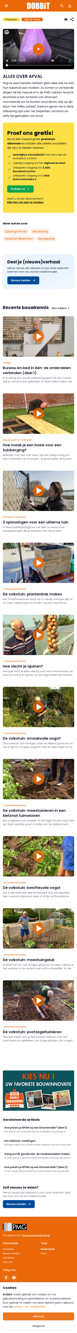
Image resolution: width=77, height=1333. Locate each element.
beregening (46, 239)
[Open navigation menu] (6, 5)
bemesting (40, 231)
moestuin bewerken (19, 239)
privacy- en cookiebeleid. (29, 1306)
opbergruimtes (16, 231)
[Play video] (38, 49)
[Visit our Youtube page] (14, 1277)
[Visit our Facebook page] (6, 1277)
